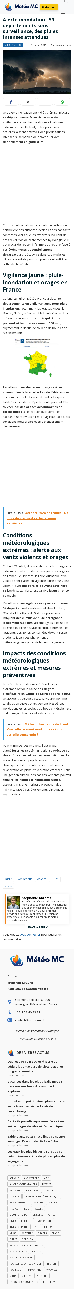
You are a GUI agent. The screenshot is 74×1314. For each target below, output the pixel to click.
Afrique (14, 1178)
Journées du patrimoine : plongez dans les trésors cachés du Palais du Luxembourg (36, 1106)
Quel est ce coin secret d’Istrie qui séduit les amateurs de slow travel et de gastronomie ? (35, 1066)
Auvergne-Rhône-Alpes (23, 1184)
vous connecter (30, 934)
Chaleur (14, 1196)
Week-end (42, 1275)
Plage (55, 1233)
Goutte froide (18, 1214)
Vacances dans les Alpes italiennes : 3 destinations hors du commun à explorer (34, 1086)
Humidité (26, 1220)
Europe (52, 1202)
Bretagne (15, 1190)
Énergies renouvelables (24, 1281)
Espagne (38, 1202)
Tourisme (15, 1269)
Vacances (51, 1269)
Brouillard (33, 1190)
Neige (13, 1233)
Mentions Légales (20, 982)
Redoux (36, 1251)
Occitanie (27, 1233)
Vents (8, 885)
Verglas (26, 1275)
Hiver (13, 1220)
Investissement (18, 1226)
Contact (13, 976)
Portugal (28, 1239)
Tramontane (33, 1269)
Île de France (50, 1281)
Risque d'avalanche (21, 1257)
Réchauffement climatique (25, 1263)
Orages (41, 879)
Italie (36, 1226)
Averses (46, 1184)
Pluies (54, 879)
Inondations (24, 879)
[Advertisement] (37, 184)
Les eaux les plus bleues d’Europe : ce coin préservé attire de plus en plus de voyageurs (36, 1156)
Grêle (8, 879)
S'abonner (49, 7)
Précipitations (18, 1251)
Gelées (39, 1208)
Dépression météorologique (42, 1196)
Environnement (19, 1202)
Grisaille (37, 1214)
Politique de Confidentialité (27, 989)
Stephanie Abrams (61, 45)
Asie (46, 1178)
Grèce (51, 1214)
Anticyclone (31, 1178)
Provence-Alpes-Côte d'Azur (26, 1245)
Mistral (48, 1226)
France (14, 1208)
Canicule (50, 1190)
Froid (26, 1208)
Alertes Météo (13, 45)
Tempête (51, 1263)
